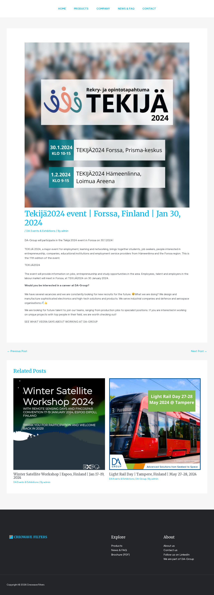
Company (103, 8)
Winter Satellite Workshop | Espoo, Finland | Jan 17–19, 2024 (58, 476)
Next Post (199, 351)
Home (62, 8)
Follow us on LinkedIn (177, 554)
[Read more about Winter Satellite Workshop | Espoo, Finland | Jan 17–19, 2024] (59, 423)
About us (169, 545)
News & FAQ (126, 8)
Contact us (170, 550)
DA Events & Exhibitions (40, 230)
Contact (149, 8)
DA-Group (140, 478)
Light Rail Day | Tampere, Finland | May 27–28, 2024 (153, 474)
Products (81, 8)
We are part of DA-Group (179, 559)
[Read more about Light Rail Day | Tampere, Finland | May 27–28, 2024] (155, 423)
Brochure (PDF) (120, 554)
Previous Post (17, 351)
